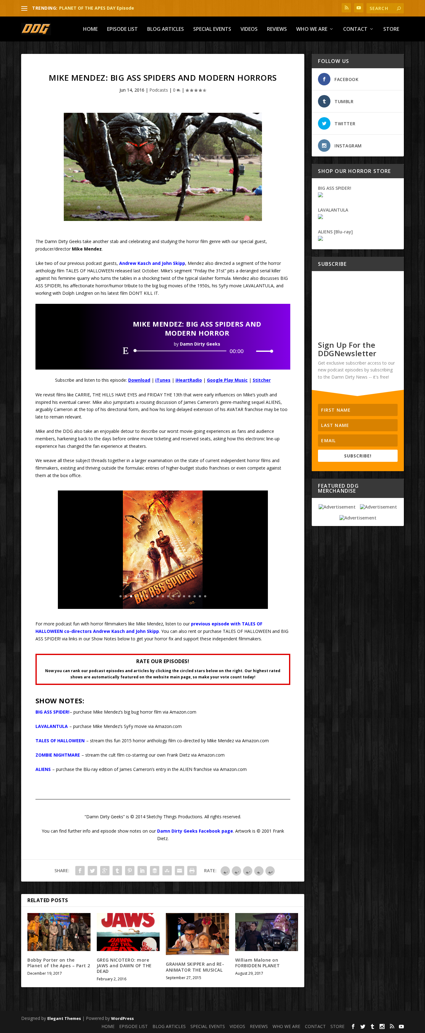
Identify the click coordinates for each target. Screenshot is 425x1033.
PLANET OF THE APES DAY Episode (96, 8)
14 (189, 596)
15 (195, 596)
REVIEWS (277, 29)
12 (179, 596)
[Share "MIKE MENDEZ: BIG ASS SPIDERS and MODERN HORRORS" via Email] (179, 870)
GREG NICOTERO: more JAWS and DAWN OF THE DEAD (124, 965)
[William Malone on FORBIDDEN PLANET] (266, 932)
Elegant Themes (64, 1018)
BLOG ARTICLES (165, 29)
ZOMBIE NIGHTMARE (57, 755)
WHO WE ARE (311, 29)
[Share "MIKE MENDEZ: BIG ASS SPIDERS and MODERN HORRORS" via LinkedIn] (142, 870)
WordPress (122, 1018)
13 (184, 596)
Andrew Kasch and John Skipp (152, 263)
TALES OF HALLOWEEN (60, 741)
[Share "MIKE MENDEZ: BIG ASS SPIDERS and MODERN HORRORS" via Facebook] (80, 870)
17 (205, 596)
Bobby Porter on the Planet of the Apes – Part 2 (58, 962)
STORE (391, 29)
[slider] (263, 351)
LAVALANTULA (51, 726)
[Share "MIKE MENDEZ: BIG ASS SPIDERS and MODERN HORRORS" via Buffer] (154, 870)
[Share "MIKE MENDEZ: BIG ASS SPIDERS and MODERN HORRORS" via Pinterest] (130, 870)
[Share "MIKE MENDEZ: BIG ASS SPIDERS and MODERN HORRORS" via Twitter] (92, 870)
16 (200, 596)
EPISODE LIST (122, 29)
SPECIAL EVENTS (212, 29)
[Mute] (251, 351)
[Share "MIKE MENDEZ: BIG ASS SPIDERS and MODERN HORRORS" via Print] (192, 870)
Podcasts (158, 90)
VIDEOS (249, 29)
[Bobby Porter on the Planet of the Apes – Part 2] (59, 932)
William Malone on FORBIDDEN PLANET (257, 962)
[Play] (126, 351)
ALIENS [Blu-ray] (335, 232)
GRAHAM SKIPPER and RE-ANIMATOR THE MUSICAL (195, 967)
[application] (197, 351)
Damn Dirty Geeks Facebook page (195, 831)
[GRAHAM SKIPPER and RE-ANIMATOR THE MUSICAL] (197, 934)
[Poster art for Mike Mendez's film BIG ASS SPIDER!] (163, 607)
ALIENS (43, 769)
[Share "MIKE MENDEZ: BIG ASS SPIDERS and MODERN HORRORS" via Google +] (105, 870)
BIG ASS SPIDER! (52, 712)
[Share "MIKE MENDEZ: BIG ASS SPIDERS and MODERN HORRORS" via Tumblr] (117, 870)
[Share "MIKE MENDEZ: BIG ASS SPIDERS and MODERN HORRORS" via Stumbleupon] (167, 870)
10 (168, 596)
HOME (90, 29)
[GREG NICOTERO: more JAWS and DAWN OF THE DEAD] (128, 932)
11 (173, 596)
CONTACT (355, 29)
